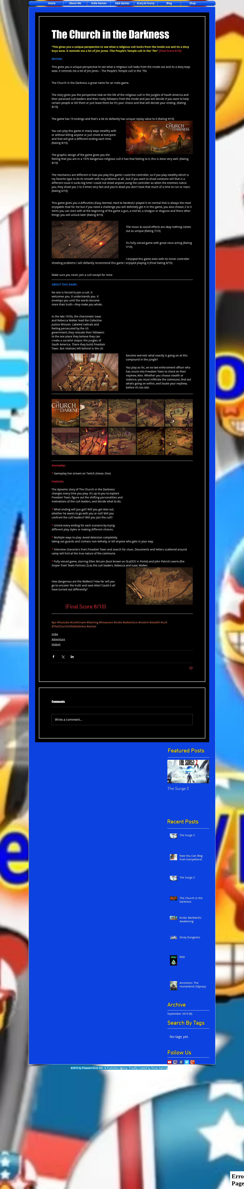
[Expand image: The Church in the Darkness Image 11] (179, 413)
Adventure (58, 639)
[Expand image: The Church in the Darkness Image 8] (94, 413)
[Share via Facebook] (53, 656)
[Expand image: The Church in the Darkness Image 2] (65, 413)
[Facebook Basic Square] (181, 1062)
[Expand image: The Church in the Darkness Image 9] (122, 413)
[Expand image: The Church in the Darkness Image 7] (150, 441)
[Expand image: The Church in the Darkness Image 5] (122, 441)
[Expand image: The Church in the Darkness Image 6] (179, 441)
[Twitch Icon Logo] (175, 1062)
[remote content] (153, 321)
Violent (56, 644)
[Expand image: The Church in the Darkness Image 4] (94, 441)
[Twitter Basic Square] (187, 1062)
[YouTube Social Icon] (169, 1062)
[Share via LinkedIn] (72, 656)
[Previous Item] (173, 771)
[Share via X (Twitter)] (63, 656)
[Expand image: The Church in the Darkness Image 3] (65, 441)
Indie (55, 634)
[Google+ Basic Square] (192, 1062)
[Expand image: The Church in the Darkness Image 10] (150, 413)
